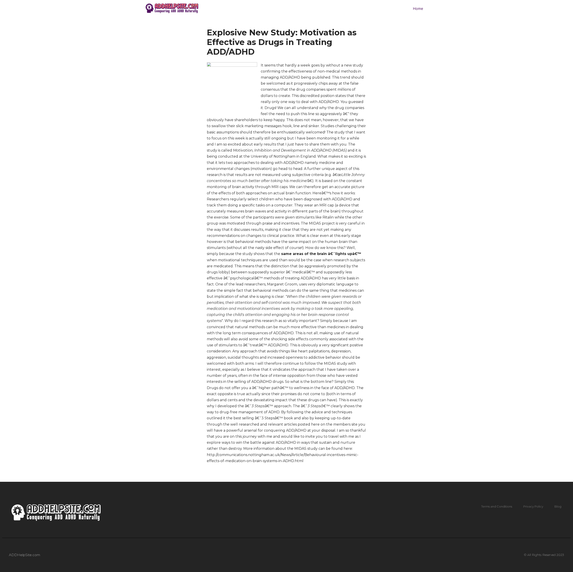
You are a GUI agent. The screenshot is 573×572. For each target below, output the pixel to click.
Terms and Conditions (496, 506)
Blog (557, 506)
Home (418, 8)
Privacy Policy (533, 506)
